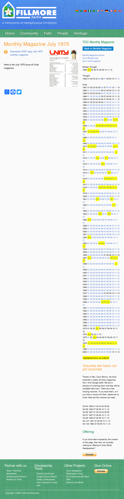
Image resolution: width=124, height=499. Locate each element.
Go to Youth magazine (92, 61)
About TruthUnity (14, 470)
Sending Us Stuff (14, 479)
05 (99, 78)
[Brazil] (94, 10)
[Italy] (98, 10)
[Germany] (106, 10)
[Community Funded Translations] (120, 10)
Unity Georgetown (74, 470)
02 (91, 90)
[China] (85, 10)
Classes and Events (45, 473)
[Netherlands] (102, 10)
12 (118, 78)
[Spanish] (115, 10)
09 (110, 87)
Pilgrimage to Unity (74, 473)
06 (102, 87)
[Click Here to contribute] (89, 454)
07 (105, 78)
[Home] (29, 12)
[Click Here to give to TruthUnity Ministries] (101, 470)
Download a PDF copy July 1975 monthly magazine (26, 53)
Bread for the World (74, 482)
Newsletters (12, 473)
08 (107, 87)
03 (94, 90)
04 (89, 69)
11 (116, 87)
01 (88, 90)
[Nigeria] (89, 10)
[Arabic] (81, 10)
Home (10, 33)
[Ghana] (76, 10)
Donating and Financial (16, 476)
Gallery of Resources (45, 479)
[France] (111, 10)
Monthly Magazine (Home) (93, 55)
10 (113, 93)
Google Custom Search (46, 476)
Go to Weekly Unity (90, 58)
